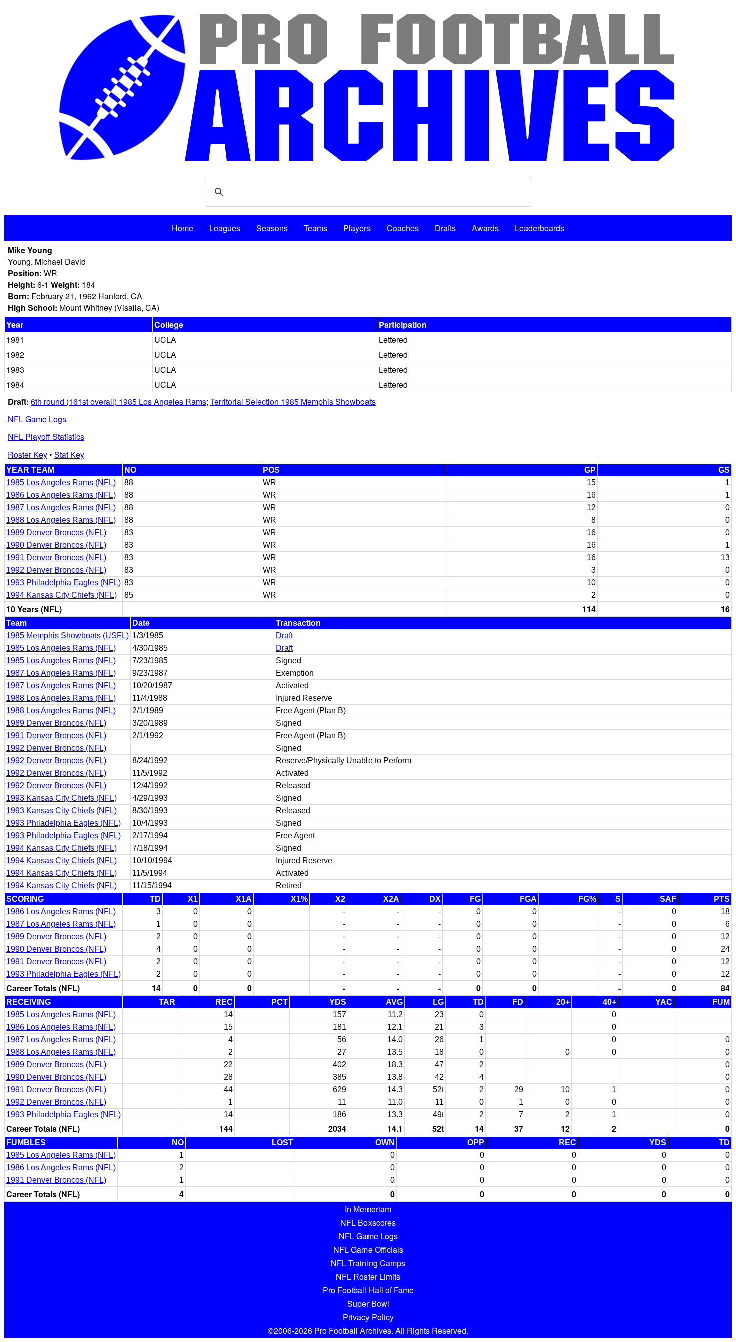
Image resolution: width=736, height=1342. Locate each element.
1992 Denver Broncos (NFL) (56, 570)
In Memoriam (368, 1209)
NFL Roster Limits (368, 1276)
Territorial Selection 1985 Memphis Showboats (293, 401)
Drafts (445, 228)
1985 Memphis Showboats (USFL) (67, 635)
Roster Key (27, 454)
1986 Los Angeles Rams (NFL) (61, 495)
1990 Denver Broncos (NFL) (56, 545)
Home (182, 228)
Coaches (403, 228)
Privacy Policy (368, 1317)
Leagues (224, 228)
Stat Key (69, 454)
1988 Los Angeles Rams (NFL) (61, 520)
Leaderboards (539, 228)
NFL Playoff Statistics (46, 436)
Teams (315, 228)
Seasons (272, 228)
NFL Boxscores (368, 1222)
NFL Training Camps (368, 1263)
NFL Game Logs (37, 419)
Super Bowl (368, 1303)
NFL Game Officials (368, 1249)
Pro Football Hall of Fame (368, 1290)
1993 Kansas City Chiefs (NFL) (61, 798)
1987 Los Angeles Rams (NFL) (61, 507)
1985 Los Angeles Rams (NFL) (61, 482)
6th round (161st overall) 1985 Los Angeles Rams (118, 401)
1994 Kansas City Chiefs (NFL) (61, 595)
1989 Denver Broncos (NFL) (56, 532)
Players (357, 228)
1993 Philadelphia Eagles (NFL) (63, 582)
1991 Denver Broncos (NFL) (56, 557)
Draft (284, 635)
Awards (485, 228)
